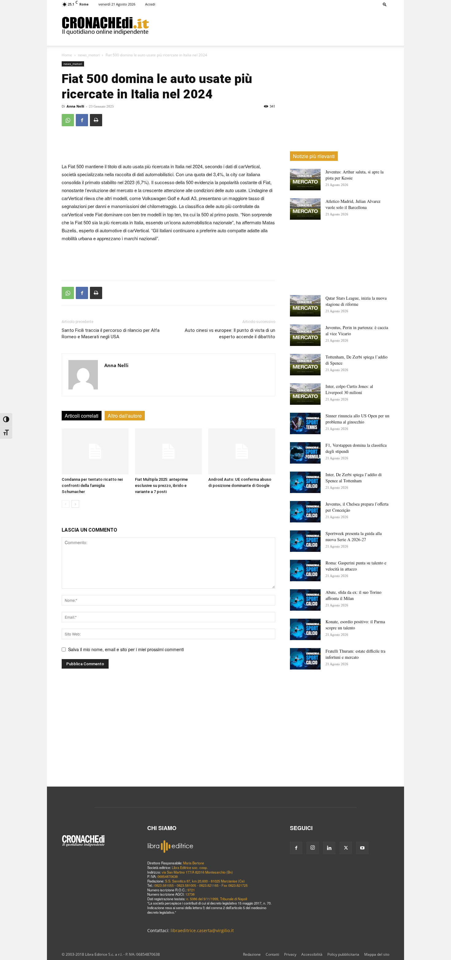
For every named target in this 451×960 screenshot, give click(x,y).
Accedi (150, 4)
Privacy (290, 954)
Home (67, 55)
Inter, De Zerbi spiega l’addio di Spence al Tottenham (354, 478)
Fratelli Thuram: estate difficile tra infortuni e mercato (355, 654)
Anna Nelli (75, 106)
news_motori (89, 55)
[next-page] (75, 504)
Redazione (252, 954)
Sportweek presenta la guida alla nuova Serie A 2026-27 (354, 536)
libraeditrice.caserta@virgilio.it (202, 930)
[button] (384, 4)
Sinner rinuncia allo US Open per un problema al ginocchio (357, 419)
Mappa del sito (376, 954)
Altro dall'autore (125, 415)
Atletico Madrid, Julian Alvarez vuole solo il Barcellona (353, 204)
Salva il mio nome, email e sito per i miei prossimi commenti (126, 649)
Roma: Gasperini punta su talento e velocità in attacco (356, 566)
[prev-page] (65, 504)
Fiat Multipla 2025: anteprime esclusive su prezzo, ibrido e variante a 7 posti (161, 485)
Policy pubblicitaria (343, 954)
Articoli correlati (81, 415)
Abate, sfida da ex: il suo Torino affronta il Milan (353, 595)
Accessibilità (311, 954)
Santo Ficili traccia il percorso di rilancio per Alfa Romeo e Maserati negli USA (111, 334)
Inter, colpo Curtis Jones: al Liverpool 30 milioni (349, 389)
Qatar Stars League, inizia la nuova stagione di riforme (356, 301)
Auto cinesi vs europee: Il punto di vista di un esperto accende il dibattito (230, 334)
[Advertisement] (269, 25)
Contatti (272, 954)
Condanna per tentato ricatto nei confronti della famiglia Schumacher (92, 485)
